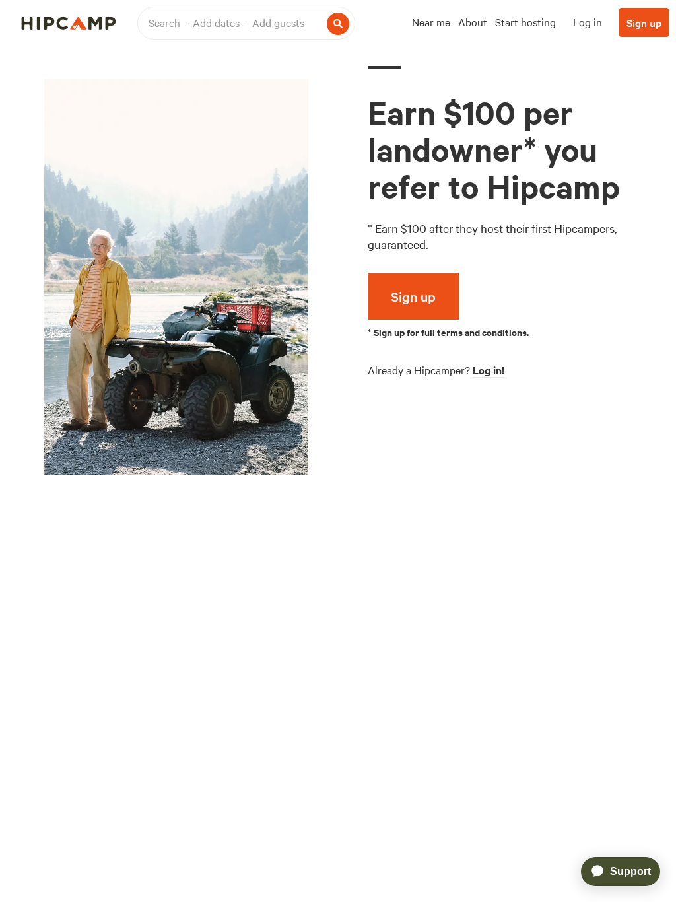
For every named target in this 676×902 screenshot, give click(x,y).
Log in (587, 22)
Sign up (643, 22)
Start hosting (525, 22)
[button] (246, 23)
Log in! (488, 370)
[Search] (338, 24)
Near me (431, 22)
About (472, 22)
